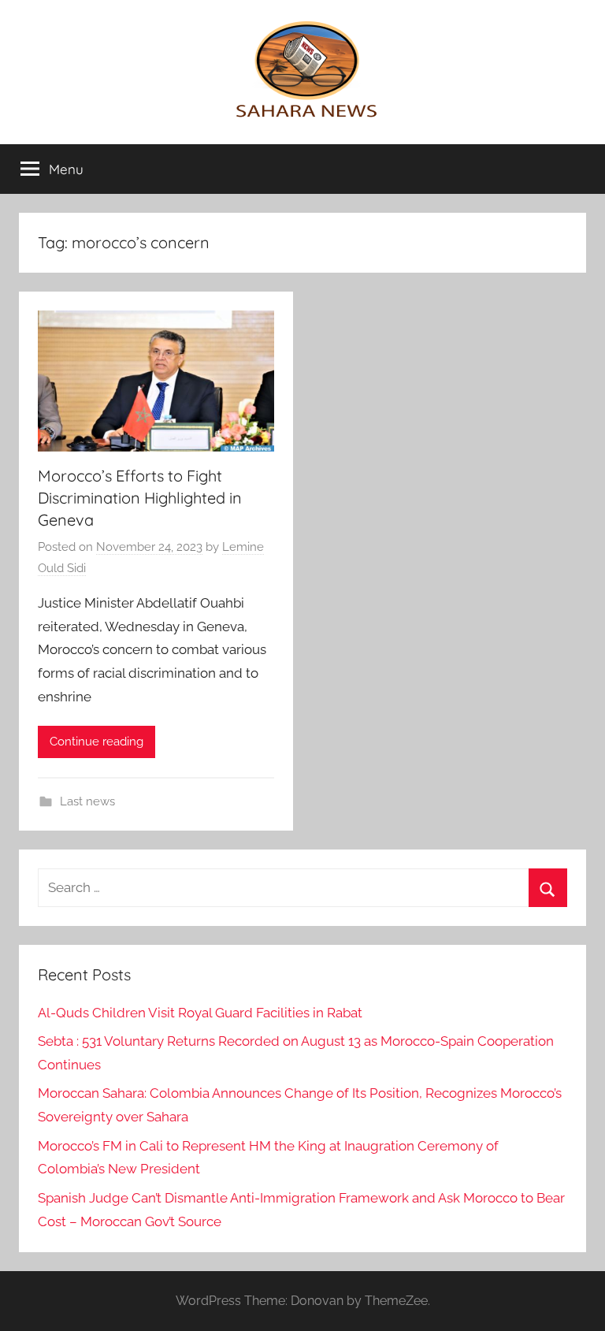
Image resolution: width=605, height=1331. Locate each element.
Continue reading (96, 741)
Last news (87, 801)
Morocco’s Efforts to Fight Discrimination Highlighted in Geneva (140, 498)
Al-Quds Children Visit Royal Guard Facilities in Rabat (200, 1013)
